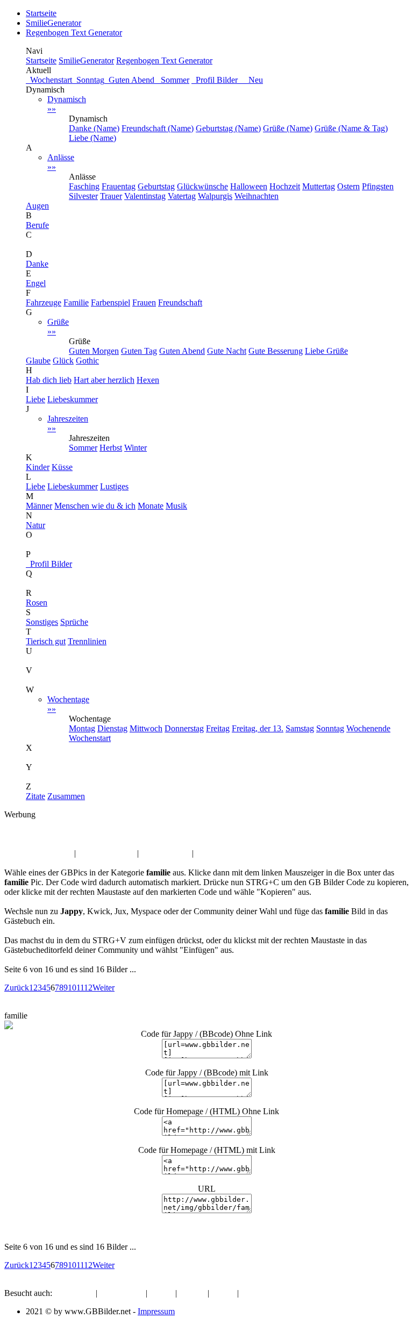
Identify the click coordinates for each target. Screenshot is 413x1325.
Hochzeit (284, 186)
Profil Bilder (49, 563)
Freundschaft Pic (106, 853)
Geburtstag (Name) (228, 128)
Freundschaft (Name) (158, 128)
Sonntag (88, 79)
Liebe (35, 399)
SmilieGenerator (53, 22)
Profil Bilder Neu (227, 79)
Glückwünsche (202, 186)
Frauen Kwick (165, 853)
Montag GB (216, 853)
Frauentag (119, 186)
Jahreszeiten (67, 423)
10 (72, 987)
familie (43, 834)
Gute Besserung (275, 350)
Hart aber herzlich (104, 379)
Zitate (35, 796)
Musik (176, 505)
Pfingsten (378, 186)
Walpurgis (215, 196)
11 (80, 987)
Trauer (111, 196)
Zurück (16, 987)
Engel (36, 283)
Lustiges (114, 486)
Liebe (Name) (92, 138)
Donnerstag (184, 728)
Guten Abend (130, 79)
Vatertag (182, 196)
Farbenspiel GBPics (38, 853)
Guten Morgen (94, 350)
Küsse (62, 467)
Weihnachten (256, 196)
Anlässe (60, 162)
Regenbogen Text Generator (74, 32)
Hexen (148, 379)
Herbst (110, 447)
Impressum (156, 1311)
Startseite (41, 13)
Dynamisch (66, 104)
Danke (37, 263)
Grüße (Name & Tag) (351, 128)
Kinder (37, 467)
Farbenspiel (110, 302)
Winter (135, 447)
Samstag (300, 728)
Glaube (38, 360)
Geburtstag (156, 186)
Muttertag (318, 186)
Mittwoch (146, 728)
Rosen (36, 602)
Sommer (172, 79)
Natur (35, 525)
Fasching (84, 186)
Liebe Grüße (326, 350)
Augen (37, 205)
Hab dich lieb (49, 379)
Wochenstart (49, 79)
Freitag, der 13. (257, 728)
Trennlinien (87, 641)
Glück (63, 360)
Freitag (218, 728)
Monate (150, 505)
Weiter (103, 987)
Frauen (144, 302)
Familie (76, 302)
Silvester (83, 196)
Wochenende (368, 728)
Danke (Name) (94, 128)
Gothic (87, 360)
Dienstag (112, 728)
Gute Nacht (226, 350)
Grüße (58, 326)
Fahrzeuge (43, 302)
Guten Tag (139, 350)
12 (88, 987)
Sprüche (74, 621)
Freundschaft (180, 302)
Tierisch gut (46, 641)
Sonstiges (42, 621)
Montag (82, 728)
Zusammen (66, 796)
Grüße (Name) (287, 128)
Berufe (37, 225)
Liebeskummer (72, 399)
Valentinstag (145, 196)
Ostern (348, 186)
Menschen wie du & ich (95, 505)
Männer (39, 505)
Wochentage (68, 704)
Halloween (248, 186)
